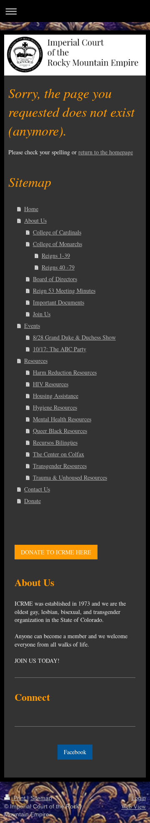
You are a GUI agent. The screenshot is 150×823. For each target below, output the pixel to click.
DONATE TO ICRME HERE (56, 552)
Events (32, 326)
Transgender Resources (60, 466)
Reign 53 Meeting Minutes (64, 290)
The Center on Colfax (58, 454)
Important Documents (58, 302)
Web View (133, 806)
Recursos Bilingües (55, 442)
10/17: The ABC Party (59, 349)
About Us (35, 220)
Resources (36, 361)
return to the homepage (105, 152)
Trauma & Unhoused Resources (70, 477)
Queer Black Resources (60, 431)
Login (138, 798)
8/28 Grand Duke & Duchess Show (74, 337)
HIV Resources (50, 384)
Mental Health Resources (62, 419)
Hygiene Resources (55, 407)
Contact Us (37, 489)
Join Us (41, 314)
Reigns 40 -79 (58, 267)
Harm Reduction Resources (65, 372)
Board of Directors (55, 279)
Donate (32, 501)
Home (31, 209)
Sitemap (41, 798)
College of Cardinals (57, 232)
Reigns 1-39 (56, 255)
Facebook (75, 752)
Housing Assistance (55, 396)
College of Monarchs (57, 244)
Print (19, 798)
